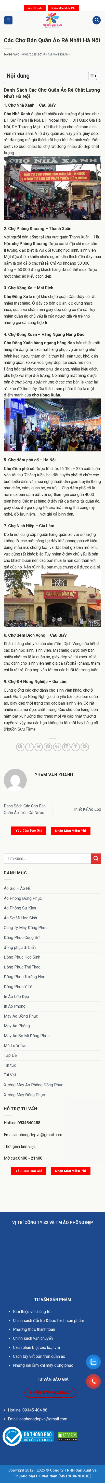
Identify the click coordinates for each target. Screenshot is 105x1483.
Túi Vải (10, 1075)
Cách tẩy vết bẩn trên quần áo (39, 1356)
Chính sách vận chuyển (33, 1338)
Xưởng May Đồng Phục (24, 1094)
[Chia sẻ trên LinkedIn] (66, 747)
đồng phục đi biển (20, 947)
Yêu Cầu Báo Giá (29, 830)
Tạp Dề (10, 1055)
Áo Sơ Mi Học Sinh (20, 918)
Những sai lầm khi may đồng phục (43, 1365)
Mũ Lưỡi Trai (15, 1045)
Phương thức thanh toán (34, 1329)
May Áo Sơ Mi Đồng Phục (26, 1035)
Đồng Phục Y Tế (18, 986)
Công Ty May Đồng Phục (25, 927)
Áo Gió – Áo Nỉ (17, 888)
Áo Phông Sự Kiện (20, 908)
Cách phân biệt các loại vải (36, 1347)
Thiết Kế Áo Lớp (87, 809)
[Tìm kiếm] (97, 20)
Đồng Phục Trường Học (24, 976)
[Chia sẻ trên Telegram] (85, 747)
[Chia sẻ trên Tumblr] (75, 747)
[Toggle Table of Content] (90, 76)
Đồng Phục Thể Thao (22, 967)
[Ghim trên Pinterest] (48, 747)
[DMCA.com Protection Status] (67, 1436)
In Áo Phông (14, 1006)
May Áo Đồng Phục (21, 1016)
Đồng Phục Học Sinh (22, 957)
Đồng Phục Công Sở (22, 937)
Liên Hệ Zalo (34, 8)
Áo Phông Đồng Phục (23, 898)
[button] (8, 20)
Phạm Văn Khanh (57, 54)
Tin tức (10, 1065)
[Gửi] (96, 858)
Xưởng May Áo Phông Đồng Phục (33, 1084)
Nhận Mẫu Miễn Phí (63, 8)
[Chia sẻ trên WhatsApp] (20, 747)
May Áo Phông (17, 1025)
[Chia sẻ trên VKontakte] (57, 747)
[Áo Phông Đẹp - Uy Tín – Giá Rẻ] (53, 20)
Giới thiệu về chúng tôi (32, 1311)
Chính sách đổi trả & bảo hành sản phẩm (48, 1320)
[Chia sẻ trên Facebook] (29, 747)
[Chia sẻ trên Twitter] (38, 747)
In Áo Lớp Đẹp (16, 996)
